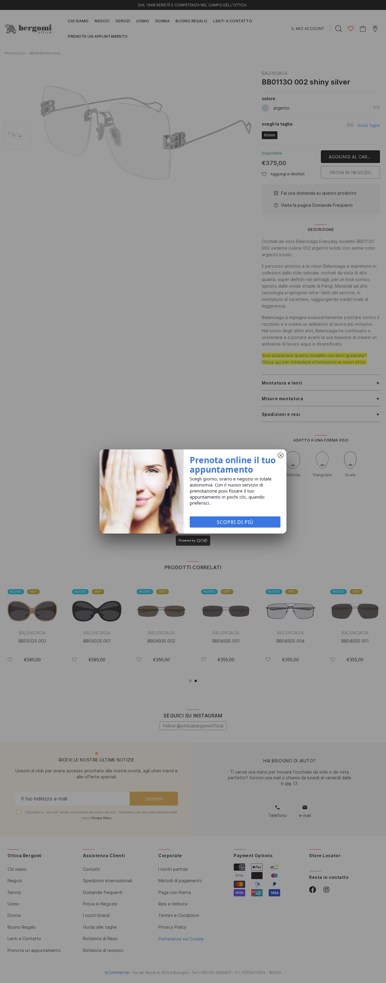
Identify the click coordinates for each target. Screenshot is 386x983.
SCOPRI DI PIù (235, 522)
